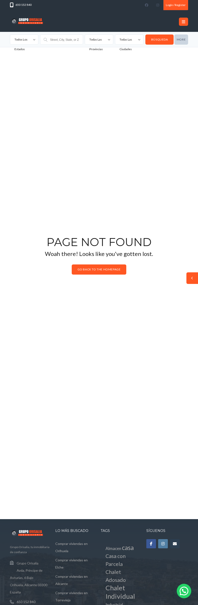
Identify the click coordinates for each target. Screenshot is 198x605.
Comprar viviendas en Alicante (71, 580)
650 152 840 (26, 602)
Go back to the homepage (99, 269)
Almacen (113, 548)
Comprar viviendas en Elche (71, 563)
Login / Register (176, 5)
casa (128, 547)
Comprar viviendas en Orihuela (71, 547)
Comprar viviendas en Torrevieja (71, 596)
